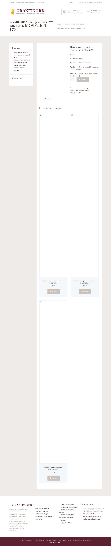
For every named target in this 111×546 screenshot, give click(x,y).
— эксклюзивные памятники (68, 507)
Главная (59, 24)
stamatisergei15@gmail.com (92, 516)
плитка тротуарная (20, 65)
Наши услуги (96, 10)
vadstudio (53, 542)
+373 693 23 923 (75, 10)
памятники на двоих (20, 62)
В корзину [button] (53, 291)
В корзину (82, 79)
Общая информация (42, 508)
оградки (16, 70)
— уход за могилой (65, 522)
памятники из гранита (78, 24)
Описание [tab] (48, 99)
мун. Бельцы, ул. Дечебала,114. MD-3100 (90, 2)
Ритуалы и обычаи (41, 511)
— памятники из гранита (67, 504)
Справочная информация (43, 516)
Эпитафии (38, 519)
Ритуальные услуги (41, 514)
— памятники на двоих (66, 515)
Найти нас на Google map (91, 519)
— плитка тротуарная (66, 517)
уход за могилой (19, 68)
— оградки (62, 520)
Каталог (67, 24)
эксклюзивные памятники (22, 60)
